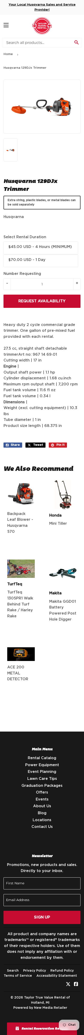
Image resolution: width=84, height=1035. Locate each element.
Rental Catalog (42, 758)
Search (13, 970)
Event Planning (42, 772)
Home (8, 54)
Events (42, 799)
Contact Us (42, 827)
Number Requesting (22, 274)
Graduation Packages (42, 786)
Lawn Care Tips (42, 779)
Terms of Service (18, 975)
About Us (42, 806)
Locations (42, 820)
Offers (42, 792)
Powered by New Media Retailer (40, 1007)
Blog (42, 813)
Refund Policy (62, 970)
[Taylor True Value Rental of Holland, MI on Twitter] (68, 984)
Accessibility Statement (56, 975)
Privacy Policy (34, 970)
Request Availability (42, 301)
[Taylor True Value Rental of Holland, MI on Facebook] (76, 984)
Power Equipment (42, 765)
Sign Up (42, 917)
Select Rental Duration (25, 237)
